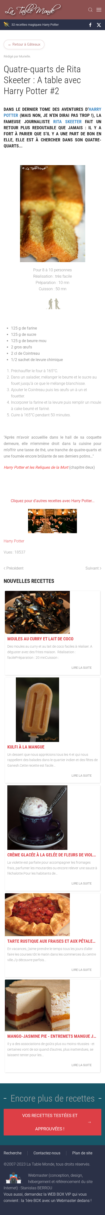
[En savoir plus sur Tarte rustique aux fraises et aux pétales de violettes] (37, 914)
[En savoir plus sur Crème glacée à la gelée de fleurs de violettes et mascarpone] (37, 817)
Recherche (12, 1153)
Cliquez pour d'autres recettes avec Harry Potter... (52, 501)
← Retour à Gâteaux (24, 44)
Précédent (14, 568)
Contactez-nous (46, 1153)
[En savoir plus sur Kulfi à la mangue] (37, 709)
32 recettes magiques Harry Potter (35, 24)
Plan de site (82, 1153)
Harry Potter (14, 541)
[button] (90, 9)
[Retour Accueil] (33, 9)
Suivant (92, 568)
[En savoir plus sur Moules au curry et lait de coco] (37, 612)
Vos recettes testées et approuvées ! (50, 1122)
